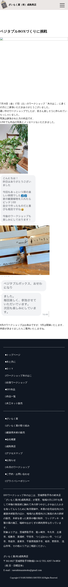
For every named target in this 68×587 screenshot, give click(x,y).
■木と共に (10, 362)
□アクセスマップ (14, 453)
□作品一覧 (10, 396)
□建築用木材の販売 (15, 432)
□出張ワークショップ (16, 382)
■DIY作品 (10, 389)
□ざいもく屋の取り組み (17, 425)
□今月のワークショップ (17, 467)
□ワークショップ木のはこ (18, 375)
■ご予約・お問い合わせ (17, 474)
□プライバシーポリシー (17, 481)
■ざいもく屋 (11, 418)
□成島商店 (10, 446)
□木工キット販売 (14, 403)
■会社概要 (10, 439)
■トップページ (12, 355)
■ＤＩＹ (9, 368)
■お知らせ (10, 460)
